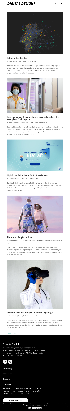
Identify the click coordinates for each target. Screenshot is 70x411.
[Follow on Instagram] (10, 362)
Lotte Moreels (13, 61)
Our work (39, 316)
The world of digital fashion (19, 237)
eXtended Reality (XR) (51, 240)
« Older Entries (12, 334)
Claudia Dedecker (14, 179)
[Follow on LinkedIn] (5, 362)
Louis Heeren (13, 240)
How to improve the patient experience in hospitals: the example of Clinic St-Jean (33, 118)
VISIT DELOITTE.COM (15, 400)
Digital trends (32, 61)
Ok (30, 408)
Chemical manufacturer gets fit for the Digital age (30, 312)
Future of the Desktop (17, 58)
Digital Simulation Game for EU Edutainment (27, 175)
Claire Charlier (13, 316)
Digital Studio (34, 123)
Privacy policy (37, 408)
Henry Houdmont (14, 123)
